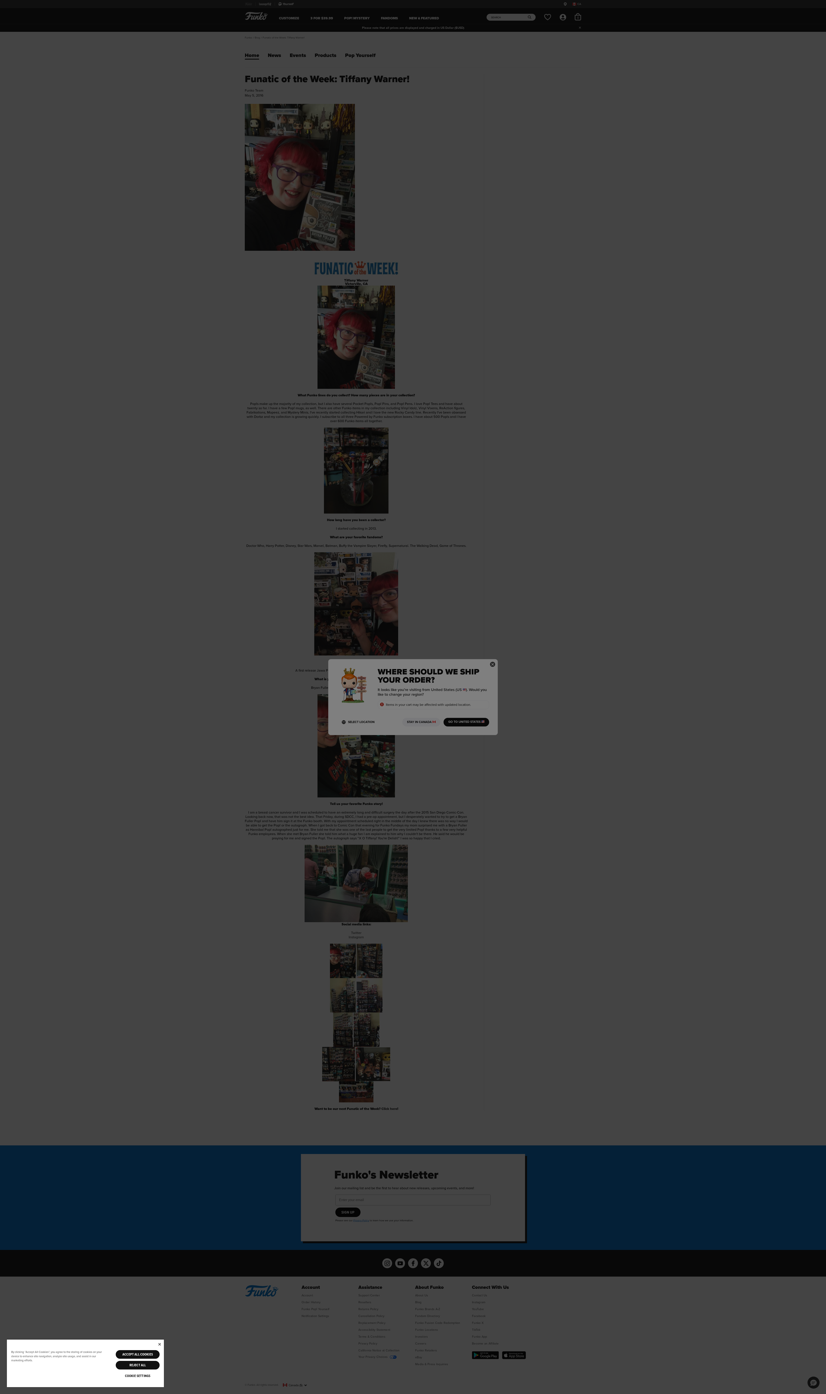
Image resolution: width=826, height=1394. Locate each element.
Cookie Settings (137, 1376)
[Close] (159, 1344)
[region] (85, 1363)
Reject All (137, 1365)
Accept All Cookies (137, 1354)
